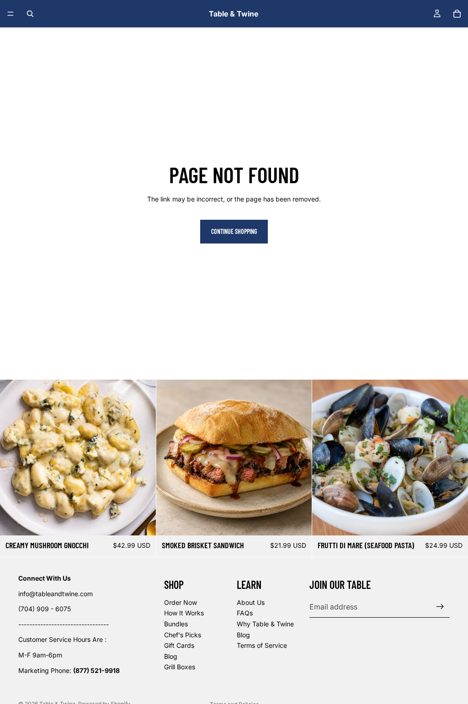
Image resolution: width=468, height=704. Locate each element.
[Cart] (457, 14)
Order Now (180, 602)
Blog (170, 656)
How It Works (184, 613)
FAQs (245, 613)
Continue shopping (234, 231)
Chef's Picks (182, 635)
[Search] (30, 14)
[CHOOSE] (298, 521)
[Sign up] (440, 606)
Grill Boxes (179, 667)
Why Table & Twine (265, 624)
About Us (251, 602)
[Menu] (10, 13)
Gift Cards (179, 645)
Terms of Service (262, 645)
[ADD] (141, 521)
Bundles (176, 624)
